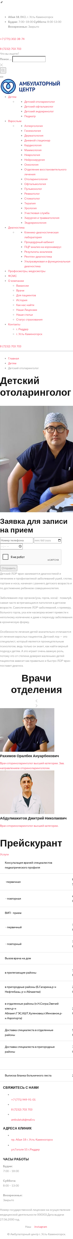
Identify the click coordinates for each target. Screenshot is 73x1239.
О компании (16, 280)
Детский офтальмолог (38, 106)
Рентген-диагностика (38, 256)
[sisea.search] (3, 70)
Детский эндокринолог (39, 111)
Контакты (14, 324)
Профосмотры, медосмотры (26, 271)
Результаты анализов (38, 251)
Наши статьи (24, 314)
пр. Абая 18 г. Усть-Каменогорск (32, 1139)
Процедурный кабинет (39, 242)
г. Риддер (22, 329)
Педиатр (30, 116)
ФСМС (12, 276)
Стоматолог (32, 198)
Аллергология (33, 125)
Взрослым (14, 121)
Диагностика (16, 227)
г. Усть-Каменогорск (29, 334)
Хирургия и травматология (41, 217)
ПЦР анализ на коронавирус (42, 246)
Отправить (9, 568)
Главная (13, 358)
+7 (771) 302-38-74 (12, 39)
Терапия (30, 203)
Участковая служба (36, 213)
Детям (12, 96)
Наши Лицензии (26, 309)
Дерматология (33, 135)
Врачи (20, 290)
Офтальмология (35, 184)
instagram (40, 1226)
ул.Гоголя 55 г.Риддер (25, 1149)
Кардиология (33, 145)
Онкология (31, 164)
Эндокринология (35, 222)
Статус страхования (29, 319)
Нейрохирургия (34, 159)
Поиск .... (6, 59)
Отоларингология (36, 179)
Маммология (33, 150)
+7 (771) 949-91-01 (23, 1099)
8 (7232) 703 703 (10, 48)
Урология (30, 208)
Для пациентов (26, 295)
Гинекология (32, 130)
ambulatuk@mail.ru (23, 1119)
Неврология (32, 155)
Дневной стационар (37, 140)
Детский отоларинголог (39, 101)
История (21, 300)
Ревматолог (32, 193)
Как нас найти (25, 305)
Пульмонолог (33, 188)
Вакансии (22, 285)
